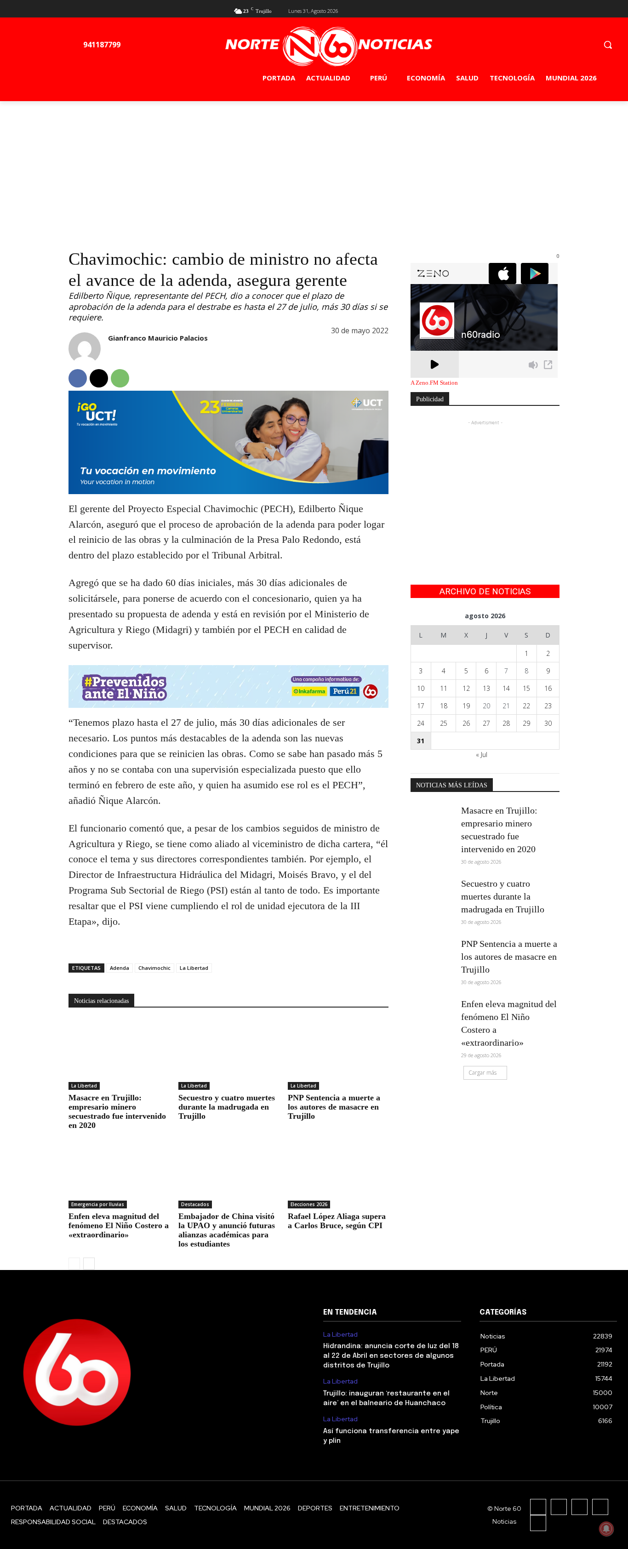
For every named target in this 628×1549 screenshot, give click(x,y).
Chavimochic (154, 967)
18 (443, 705)
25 (443, 723)
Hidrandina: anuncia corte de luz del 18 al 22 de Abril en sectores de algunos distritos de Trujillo (391, 1356)
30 (548, 723)
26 (466, 723)
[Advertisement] (314, 170)
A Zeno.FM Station (434, 383)
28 (506, 723)
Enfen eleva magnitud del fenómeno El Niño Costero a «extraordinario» (119, 1225)
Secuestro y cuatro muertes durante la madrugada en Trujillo (226, 1107)
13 (486, 688)
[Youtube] (554, 10)
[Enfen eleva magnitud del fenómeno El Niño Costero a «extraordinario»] (119, 1173)
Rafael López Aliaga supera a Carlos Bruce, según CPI (337, 1221)
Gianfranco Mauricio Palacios (158, 337)
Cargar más (482, 1072)
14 (506, 688)
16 (548, 688)
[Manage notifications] (606, 1528)
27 (486, 723)
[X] (539, 10)
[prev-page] (74, 1264)
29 (526, 723)
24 (420, 723)
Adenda (119, 967)
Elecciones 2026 (309, 1204)
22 (526, 705)
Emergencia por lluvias (97, 1204)
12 (466, 688)
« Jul (481, 754)
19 (466, 705)
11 (443, 688)
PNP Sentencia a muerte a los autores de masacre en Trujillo (334, 1107)
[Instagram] (559, 1507)
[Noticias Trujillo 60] (328, 47)
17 (420, 705)
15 (526, 688)
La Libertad (194, 967)
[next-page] (89, 1264)
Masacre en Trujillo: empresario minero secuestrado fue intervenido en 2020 (117, 1111)
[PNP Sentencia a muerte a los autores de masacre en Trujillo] (338, 1054)
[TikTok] (579, 1507)
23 (548, 705)
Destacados (195, 1204)
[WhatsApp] (120, 378)
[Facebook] (524, 10)
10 (420, 688)
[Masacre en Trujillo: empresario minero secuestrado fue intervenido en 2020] (119, 1054)
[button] (608, 45)
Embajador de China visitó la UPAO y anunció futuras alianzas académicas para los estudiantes (226, 1230)
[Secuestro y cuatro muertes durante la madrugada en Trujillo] (228, 1054)
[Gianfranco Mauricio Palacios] (85, 348)
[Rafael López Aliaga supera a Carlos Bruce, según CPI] (338, 1173)
